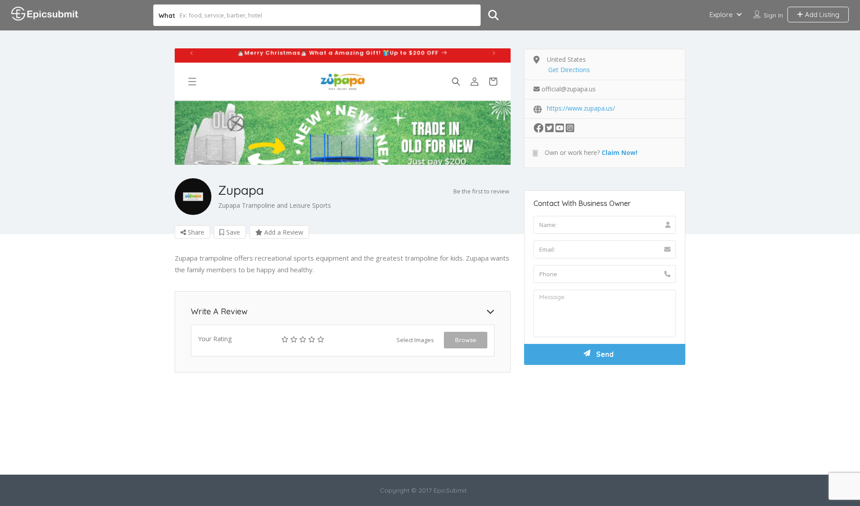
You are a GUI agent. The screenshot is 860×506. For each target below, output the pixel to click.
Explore (721, 14)
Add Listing (821, 14)
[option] (343, 106)
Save (232, 232)
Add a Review (282, 232)
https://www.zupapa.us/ (581, 108)
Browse (465, 339)
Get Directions (569, 69)
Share (195, 232)
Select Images (415, 340)
